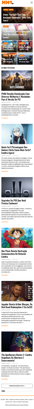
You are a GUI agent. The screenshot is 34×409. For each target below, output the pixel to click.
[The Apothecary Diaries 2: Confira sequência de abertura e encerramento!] (17, 341)
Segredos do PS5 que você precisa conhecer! (13, 202)
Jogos (6, 9)
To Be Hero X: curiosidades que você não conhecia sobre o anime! (16, 34)
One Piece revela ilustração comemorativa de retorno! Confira (14, 253)
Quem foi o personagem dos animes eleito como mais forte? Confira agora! (16, 150)
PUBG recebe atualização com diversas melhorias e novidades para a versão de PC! (15, 96)
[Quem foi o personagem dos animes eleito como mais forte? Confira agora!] (17, 134)
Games (11, 9)
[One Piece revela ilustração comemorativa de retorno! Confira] (17, 238)
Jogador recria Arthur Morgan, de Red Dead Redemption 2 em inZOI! (16, 305)
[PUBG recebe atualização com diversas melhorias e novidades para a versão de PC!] (17, 80)
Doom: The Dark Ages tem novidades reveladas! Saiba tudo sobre (17, 17)
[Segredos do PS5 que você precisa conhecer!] (17, 187)
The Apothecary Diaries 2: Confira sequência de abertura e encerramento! (16, 357)
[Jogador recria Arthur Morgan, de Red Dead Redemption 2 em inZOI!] (17, 291)
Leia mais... (5, 118)
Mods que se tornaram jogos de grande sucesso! (24, 62)
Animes (6, 26)
